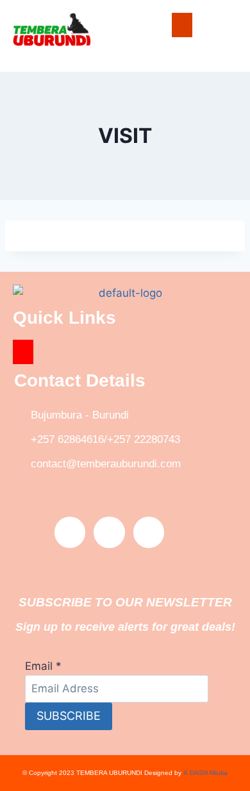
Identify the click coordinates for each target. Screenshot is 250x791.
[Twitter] (109, 532)
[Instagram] (148, 532)
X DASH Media (205, 772)
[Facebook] (69, 532)
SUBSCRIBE (69, 715)
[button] (182, 25)
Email (43, 666)
